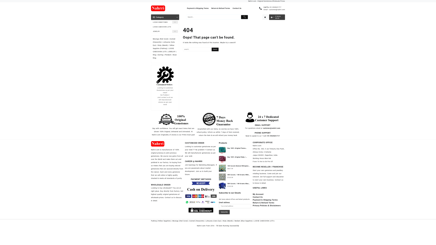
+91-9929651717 (275, 7)
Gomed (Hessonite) (196, 221)
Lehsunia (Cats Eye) (213, 221)
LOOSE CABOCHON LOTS (162, 27)
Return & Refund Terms (263, 203)
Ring (154, 55)
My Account (258, 194)
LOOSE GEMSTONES (160, 22)
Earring (160, 55)
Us (258, 197)
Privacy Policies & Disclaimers (267, 206)
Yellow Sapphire (164, 221)
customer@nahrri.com (277, 9)
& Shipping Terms (265, 200)
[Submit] (244, 17)
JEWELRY (156, 31)
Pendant (168, 55)
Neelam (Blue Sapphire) (244, 221)
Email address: (224, 202)
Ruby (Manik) (163, 45)
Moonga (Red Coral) (160, 39)
